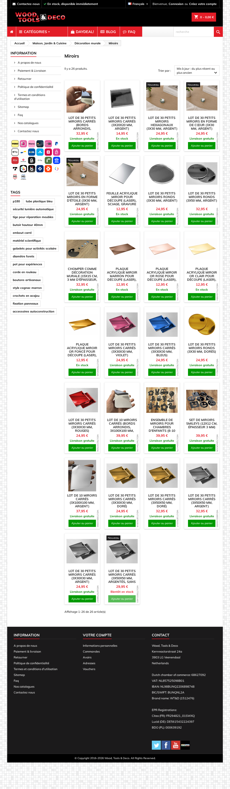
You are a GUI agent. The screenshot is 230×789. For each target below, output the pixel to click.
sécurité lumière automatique (33, 209)
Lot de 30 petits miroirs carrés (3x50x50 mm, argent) (201, 500)
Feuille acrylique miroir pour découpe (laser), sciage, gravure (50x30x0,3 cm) (121, 200)
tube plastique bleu (39, 201)
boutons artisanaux (27, 280)
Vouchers (89, 669)
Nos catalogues (27, 123)
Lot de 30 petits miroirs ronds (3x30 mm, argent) (161, 197)
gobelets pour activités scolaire (34, 248)
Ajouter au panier (82, 145)
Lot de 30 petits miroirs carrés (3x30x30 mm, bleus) (161, 349)
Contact (160, 635)
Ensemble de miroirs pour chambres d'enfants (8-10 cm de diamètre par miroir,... (161, 429)
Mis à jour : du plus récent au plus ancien (197, 71)
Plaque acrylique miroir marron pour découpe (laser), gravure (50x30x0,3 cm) (122, 278)
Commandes (91, 651)
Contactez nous (28, 131)
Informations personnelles (100, 645)
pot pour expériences (27, 264)
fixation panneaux (25, 303)
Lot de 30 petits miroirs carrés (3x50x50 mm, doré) (161, 500)
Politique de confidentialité (35, 87)
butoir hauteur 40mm (28, 225)
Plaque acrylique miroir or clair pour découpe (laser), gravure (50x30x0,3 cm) (202, 278)
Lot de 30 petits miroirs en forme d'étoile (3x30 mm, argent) (82, 198)
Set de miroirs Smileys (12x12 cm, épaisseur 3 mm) (201, 423)
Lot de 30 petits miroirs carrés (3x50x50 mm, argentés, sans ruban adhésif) (122, 578)
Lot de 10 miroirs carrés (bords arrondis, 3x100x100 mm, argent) (122, 427)
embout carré (22, 232)
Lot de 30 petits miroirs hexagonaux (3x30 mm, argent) (161, 123)
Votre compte (97, 635)
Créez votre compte (203, 4)
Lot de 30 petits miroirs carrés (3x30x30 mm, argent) (82, 576)
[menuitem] (11, 32)
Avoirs (87, 657)
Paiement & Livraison (31, 70)
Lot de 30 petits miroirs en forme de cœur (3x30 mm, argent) (201, 123)
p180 (16, 201)
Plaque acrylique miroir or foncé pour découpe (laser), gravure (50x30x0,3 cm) (82, 353)
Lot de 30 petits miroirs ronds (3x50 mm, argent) (201, 197)
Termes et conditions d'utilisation (29, 96)
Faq (20, 115)
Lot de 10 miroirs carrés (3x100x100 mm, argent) (82, 500)
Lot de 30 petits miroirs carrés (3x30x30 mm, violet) (122, 349)
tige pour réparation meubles (33, 217)
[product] (82, 98)
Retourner (24, 78)
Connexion (176, 4)
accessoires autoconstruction (33, 311)
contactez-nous (28, 4)
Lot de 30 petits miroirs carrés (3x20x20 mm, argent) (122, 123)
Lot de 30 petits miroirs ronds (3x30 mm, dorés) (201, 348)
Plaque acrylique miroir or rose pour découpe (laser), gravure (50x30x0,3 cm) (162, 278)
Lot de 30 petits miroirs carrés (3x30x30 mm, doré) (122, 500)
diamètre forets (23, 256)
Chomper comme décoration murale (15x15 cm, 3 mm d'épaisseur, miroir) (82, 276)
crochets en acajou (26, 295)
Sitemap (23, 107)
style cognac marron (27, 288)
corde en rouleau (24, 272)
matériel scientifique (27, 240)
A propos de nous (29, 62)
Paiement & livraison (27, 651)
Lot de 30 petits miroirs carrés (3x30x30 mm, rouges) (82, 425)
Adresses (89, 663)
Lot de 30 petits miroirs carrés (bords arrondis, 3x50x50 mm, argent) (82, 127)
